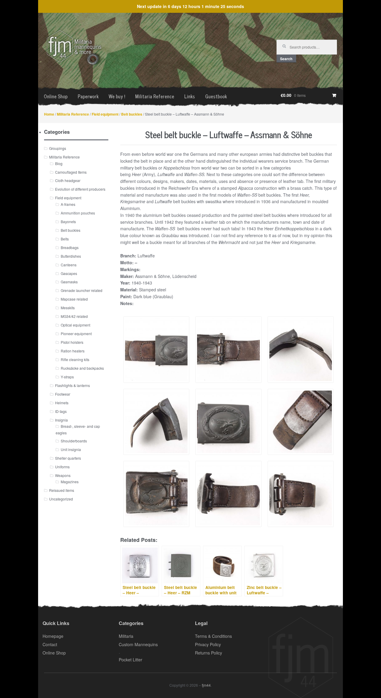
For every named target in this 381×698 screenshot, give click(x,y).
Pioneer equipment (76, 333)
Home (49, 114)
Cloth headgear (67, 180)
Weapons (63, 475)
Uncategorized (61, 498)
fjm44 (206, 685)
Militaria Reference (154, 96)
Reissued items (61, 490)
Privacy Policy (208, 644)
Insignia (61, 419)
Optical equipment (75, 324)
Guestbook (216, 96)
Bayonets (68, 221)
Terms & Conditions (213, 636)
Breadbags (70, 247)
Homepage (53, 636)
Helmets (61, 402)
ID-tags (61, 411)
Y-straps (67, 376)
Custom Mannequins (138, 644)
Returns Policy (208, 653)
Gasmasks (69, 281)
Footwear (62, 394)
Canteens (68, 264)
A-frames (68, 204)
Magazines (70, 481)
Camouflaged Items (71, 172)
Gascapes (69, 273)
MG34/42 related (74, 316)
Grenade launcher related (81, 290)
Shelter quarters (68, 458)
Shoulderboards (74, 440)
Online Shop (56, 96)
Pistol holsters (72, 342)
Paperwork (88, 96)
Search (286, 58)
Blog (59, 163)
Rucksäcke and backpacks (82, 368)
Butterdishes (71, 256)
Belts (65, 238)
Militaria (126, 636)
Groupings (57, 148)
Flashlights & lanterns (72, 385)
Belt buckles (131, 114)
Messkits (68, 307)
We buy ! (117, 96)
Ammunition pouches (78, 212)
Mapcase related (74, 298)
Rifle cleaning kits (75, 359)
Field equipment (105, 114)
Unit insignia (71, 449)
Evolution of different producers (80, 189)
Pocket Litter (130, 660)
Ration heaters (73, 350)
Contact (50, 644)
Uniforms (62, 466)
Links (189, 96)
